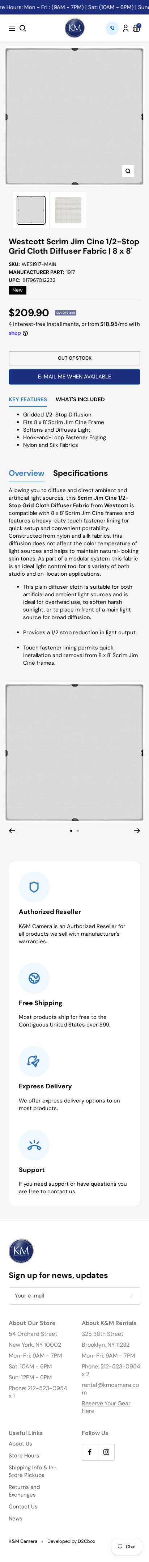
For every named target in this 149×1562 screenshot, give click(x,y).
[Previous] (12, 830)
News (15, 1518)
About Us (20, 1443)
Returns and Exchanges (24, 1490)
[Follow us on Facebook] (90, 1452)
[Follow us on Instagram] (106, 1452)
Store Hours (24, 1455)
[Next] (137, 830)
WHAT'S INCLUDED (80, 400)
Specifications (80, 473)
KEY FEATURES (28, 400)
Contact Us (23, 1506)
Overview (26, 473)
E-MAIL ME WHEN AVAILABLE (74, 376)
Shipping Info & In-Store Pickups (32, 1471)
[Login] (125, 28)
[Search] (23, 28)
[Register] (131, 1296)
